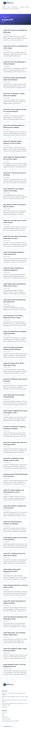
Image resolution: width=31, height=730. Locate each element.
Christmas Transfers (24, 7)
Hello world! (4, 707)
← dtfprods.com (5, 17)
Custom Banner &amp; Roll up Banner (10, 8)
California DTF (15, 7)
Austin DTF (4, 7)
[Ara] (27, 11)
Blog (9, 7)
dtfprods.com (8, 726)
